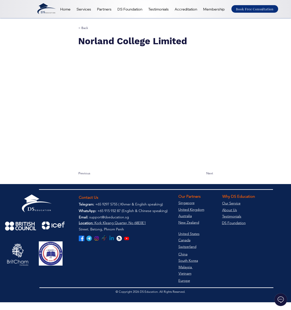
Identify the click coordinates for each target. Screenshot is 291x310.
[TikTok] (104, 238)
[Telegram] (89, 238)
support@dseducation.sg (109, 217)
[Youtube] (126, 238)
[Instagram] (96, 238)
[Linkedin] (111, 238)
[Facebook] (81, 238)
